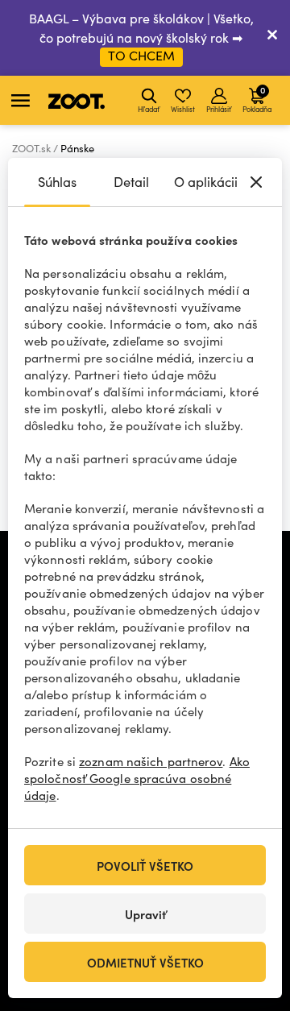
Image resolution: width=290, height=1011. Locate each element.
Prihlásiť (218, 109)
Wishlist (183, 109)
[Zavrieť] (272, 38)
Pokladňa (256, 98)
